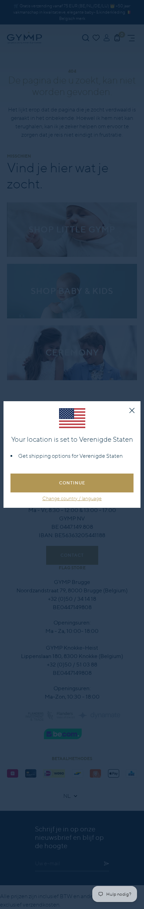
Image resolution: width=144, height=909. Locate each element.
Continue (72, 482)
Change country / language (72, 498)
